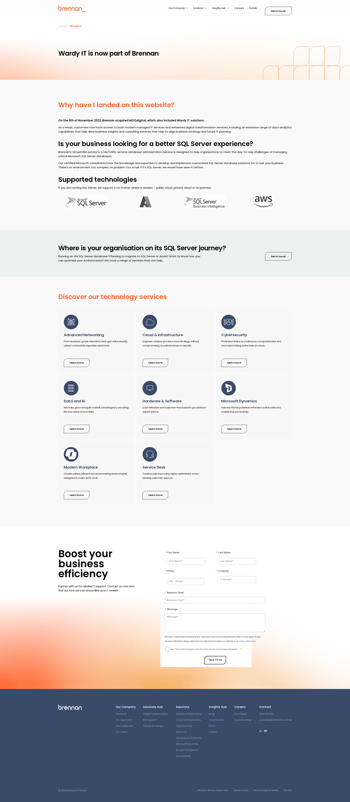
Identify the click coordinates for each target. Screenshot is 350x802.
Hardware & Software (188, 738)
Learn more (76, 362)
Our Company (176, 8)
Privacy (287, 790)
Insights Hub (219, 8)
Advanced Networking (188, 714)
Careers (239, 8)
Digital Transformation (155, 714)
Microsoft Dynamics (187, 744)
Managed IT (150, 720)
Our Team (121, 732)
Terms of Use (241, 790)
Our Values (240, 714)
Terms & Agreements (266, 790)
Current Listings (242, 720)
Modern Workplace (187, 750)
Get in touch (278, 11)
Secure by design (153, 726)
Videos (213, 732)
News (212, 726)
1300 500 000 (266, 714)
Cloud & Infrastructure (188, 720)
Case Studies (216, 720)
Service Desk (183, 756)
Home (62, 26)
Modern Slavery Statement (213, 790)
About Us (121, 714)
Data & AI (181, 732)
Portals (253, 8)
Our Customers (124, 726)
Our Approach (124, 720)
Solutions (198, 8)
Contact (265, 707)
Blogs (212, 714)
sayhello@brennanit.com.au (275, 720)
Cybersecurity (184, 726)
